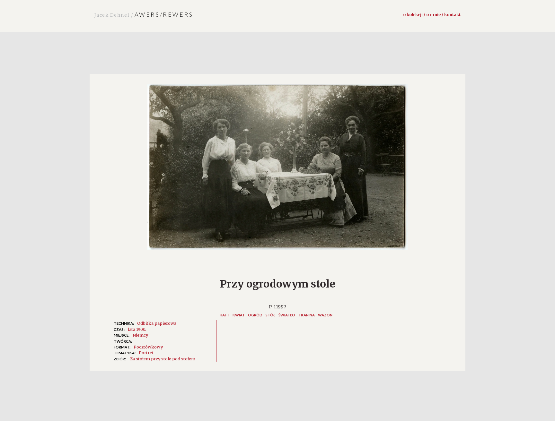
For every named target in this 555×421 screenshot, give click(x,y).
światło (286, 315)
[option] (277, 170)
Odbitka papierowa (156, 323)
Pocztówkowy (148, 346)
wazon (325, 315)
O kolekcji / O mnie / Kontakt (432, 14)
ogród (255, 315)
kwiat (239, 315)
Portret (146, 352)
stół (270, 315)
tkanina (306, 315)
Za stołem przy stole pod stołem (162, 358)
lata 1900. (137, 329)
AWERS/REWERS (143, 14)
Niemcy (140, 335)
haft (224, 315)
